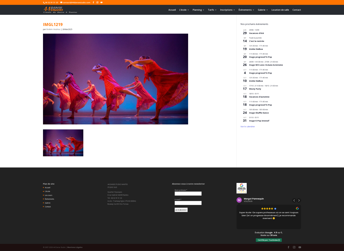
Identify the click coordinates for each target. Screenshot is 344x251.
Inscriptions (226, 10)
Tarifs (211, 10)
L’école (183, 10)
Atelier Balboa (256, 49)
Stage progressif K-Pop (260, 57)
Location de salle (280, 10)
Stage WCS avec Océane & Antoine (266, 65)
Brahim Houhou (53, 29)
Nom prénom (181, 190)
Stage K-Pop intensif (259, 120)
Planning (197, 10)
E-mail (178, 199)
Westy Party (255, 89)
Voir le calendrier (248, 126)
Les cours (48, 195)
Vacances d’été (256, 33)
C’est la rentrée (256, 41)
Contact (297, 10)
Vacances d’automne (259, 97)
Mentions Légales (75, 247)
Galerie (261, 10)
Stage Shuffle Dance (259, 113)
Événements (245, 10)
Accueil (172, 10)
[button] (299, 200)
